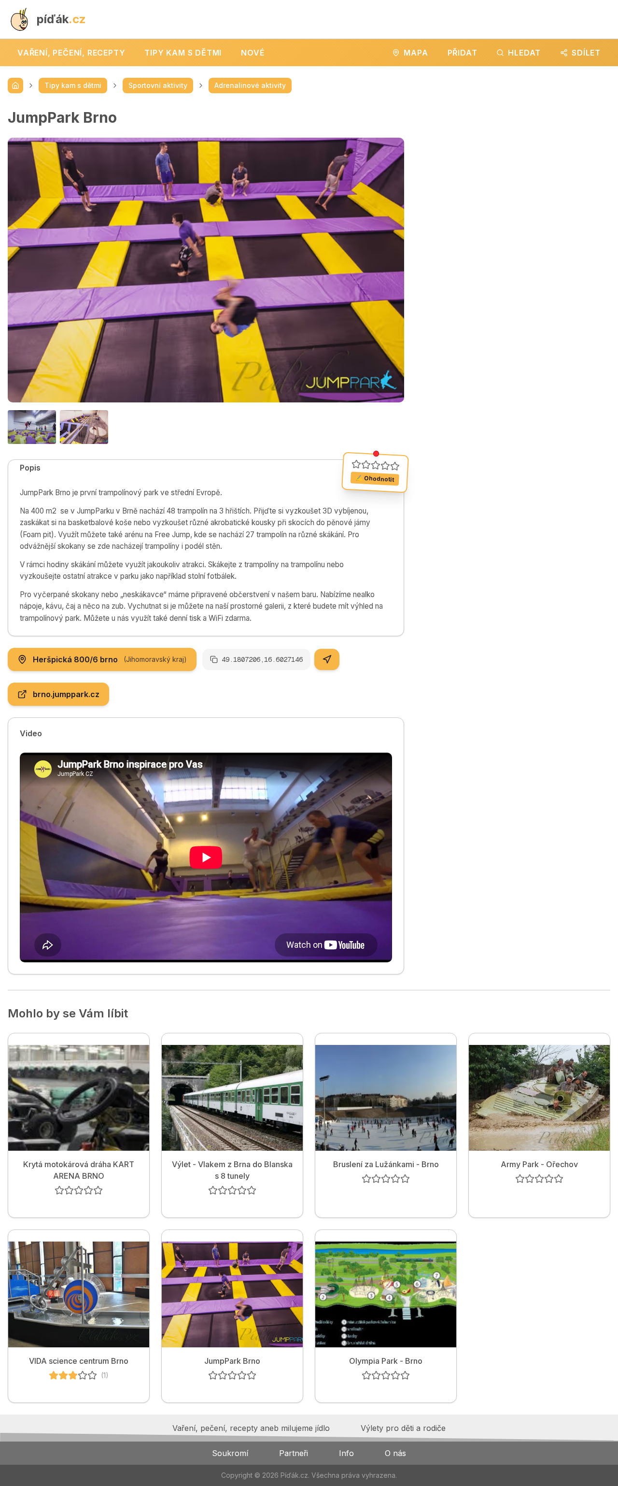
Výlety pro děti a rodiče (403, 1428)
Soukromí (230, 1453)
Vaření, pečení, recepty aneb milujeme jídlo (251, 1428)
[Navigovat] (326, 659)
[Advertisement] (515, 176)
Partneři (293, 1453)
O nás (395, 1453)
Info (346, 1453)
